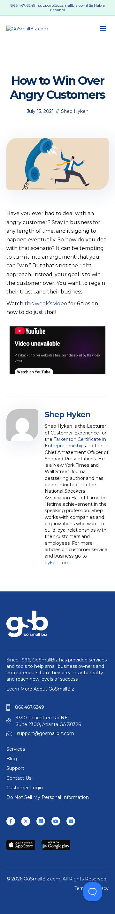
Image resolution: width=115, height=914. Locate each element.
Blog (11, 759)
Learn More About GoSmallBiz (40, 689)
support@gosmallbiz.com (62, 5)
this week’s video (46, 304)
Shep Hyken (74, 111)
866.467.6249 (23, 5)
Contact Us (18, 778)
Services (15, 749)
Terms (81, 888)
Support (15, 768)
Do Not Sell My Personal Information (47, 797)
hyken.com (57, 563)
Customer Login (24, 788)
